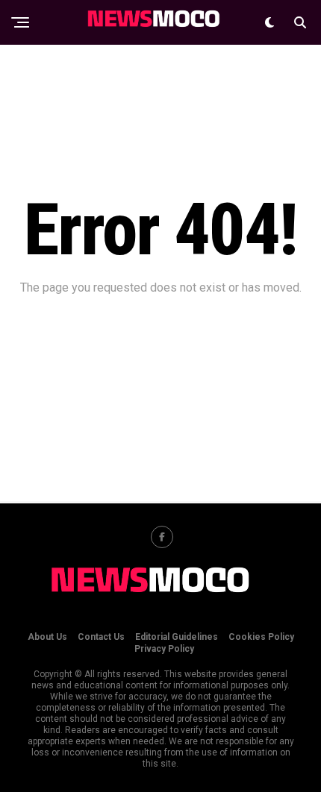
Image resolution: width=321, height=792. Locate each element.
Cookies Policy (261, 637)
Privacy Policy (164, 649)
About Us (47, 637)
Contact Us (101, 637)
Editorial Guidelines (176, 637)
